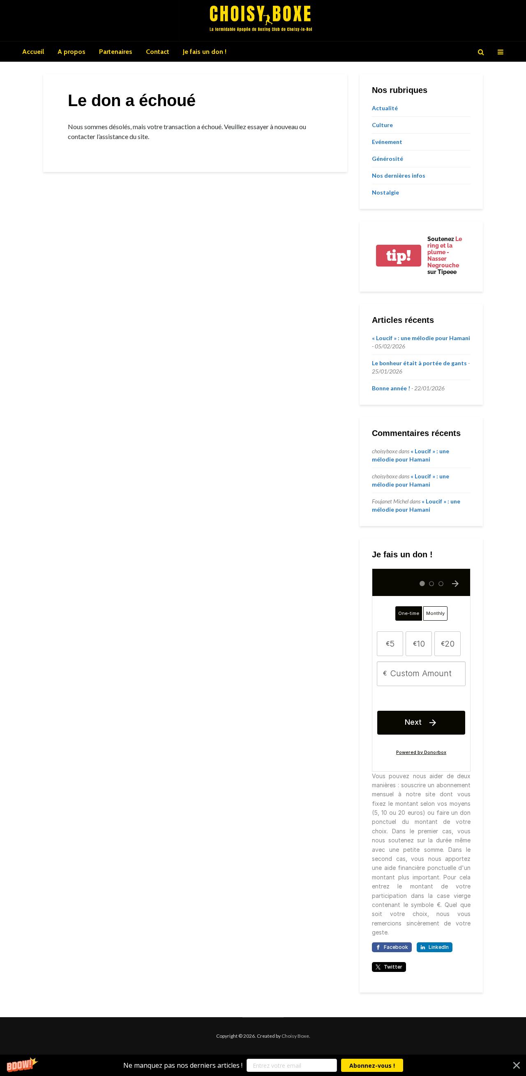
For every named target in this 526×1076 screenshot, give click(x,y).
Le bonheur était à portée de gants (419, 362)
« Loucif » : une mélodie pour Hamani (421, 337)
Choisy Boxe (295, 1036)
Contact (157, 52)
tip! (398, 255)
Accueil (33, 52)
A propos (71, 52)
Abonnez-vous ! (372, 1065)
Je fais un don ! (204, 52)
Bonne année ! (391, 388)
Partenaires (115, 52)
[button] (263, 1065)
